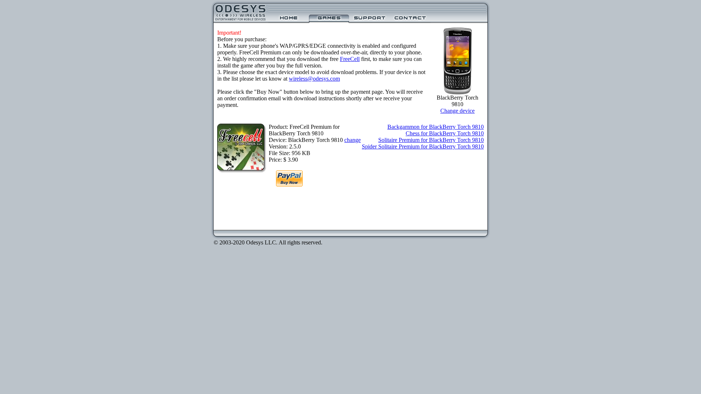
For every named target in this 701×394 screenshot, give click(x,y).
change (352, 140)
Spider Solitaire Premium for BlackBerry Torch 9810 (423, 146)
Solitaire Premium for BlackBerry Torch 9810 (431, 140)
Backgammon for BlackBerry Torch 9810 (435, 127)
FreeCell (350, 59)
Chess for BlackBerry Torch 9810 (445, 133)
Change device (457, 111)
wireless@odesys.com (314, 79)
